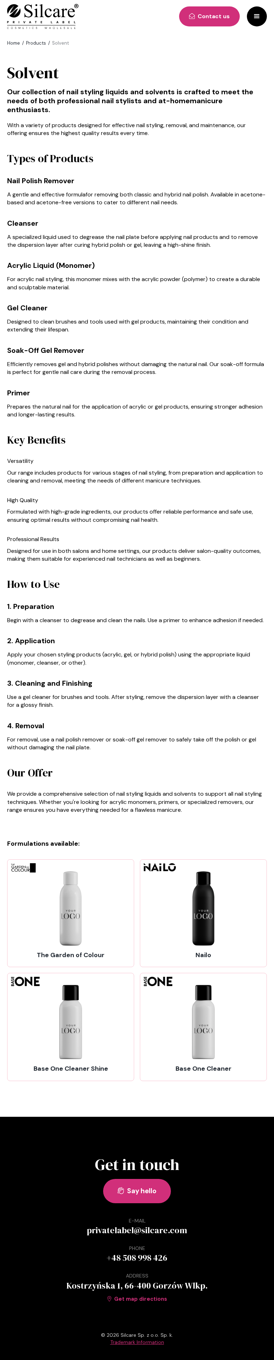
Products (36, 43)
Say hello (137, 1190)
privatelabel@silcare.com (137, 1230)
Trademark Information (137, 1342)
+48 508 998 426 (137, 1258)
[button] (257, 16)
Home (13, 43)
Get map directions (137, 1298)
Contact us (209, 16)
